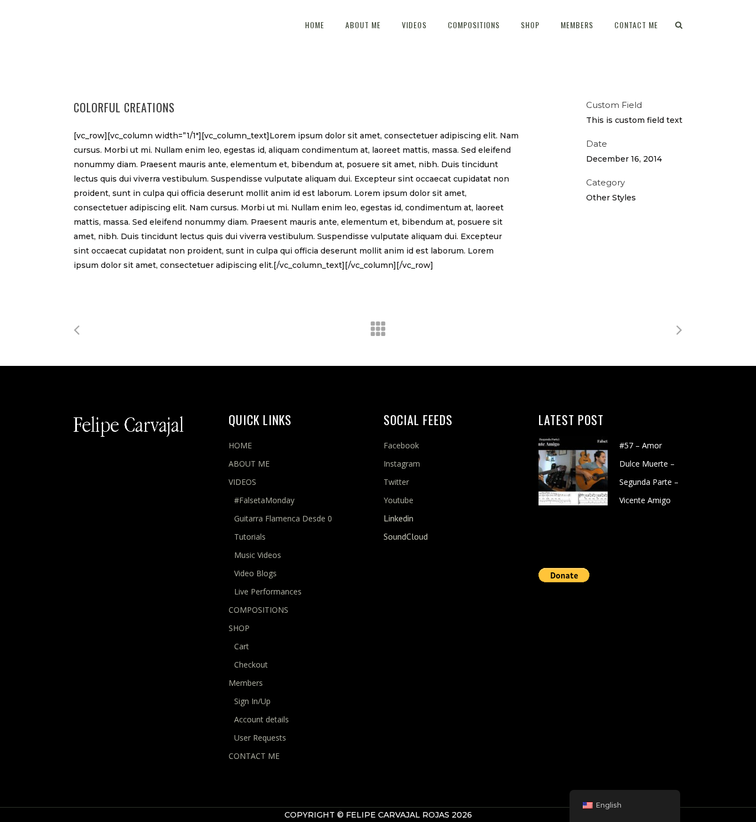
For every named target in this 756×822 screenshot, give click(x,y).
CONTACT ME (254, 756)
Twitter (396, 482)
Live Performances (268, 591)
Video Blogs (255, 573)
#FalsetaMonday (264, 500)
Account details (261, 719)
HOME (240, 445)
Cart (241, 646)
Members (246, 683)
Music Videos (257, 555)
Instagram (402, 463)
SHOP (239, 628)
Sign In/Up (252, 701)
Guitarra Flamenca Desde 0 (283, 518)
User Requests (260, 737)
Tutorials (250, 536)
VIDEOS (242, 482)
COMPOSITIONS (258, 609)
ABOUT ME (249, 463)
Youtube (398, 500)
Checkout (251, 664)
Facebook (401, 445)
